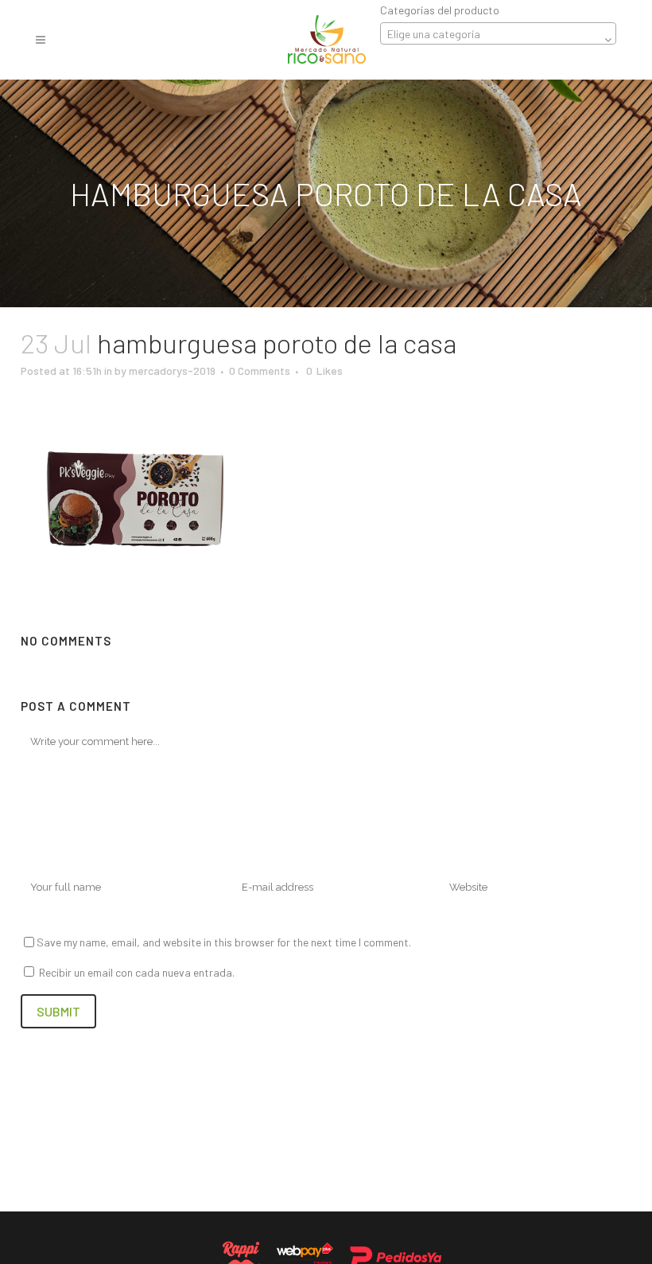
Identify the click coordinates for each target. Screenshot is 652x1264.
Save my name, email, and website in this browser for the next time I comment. (224, 942)
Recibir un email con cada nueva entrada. (137, 972)
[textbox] (498, 34)
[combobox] (498, 33)
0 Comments (259, 370)
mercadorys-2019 (172, 370)
